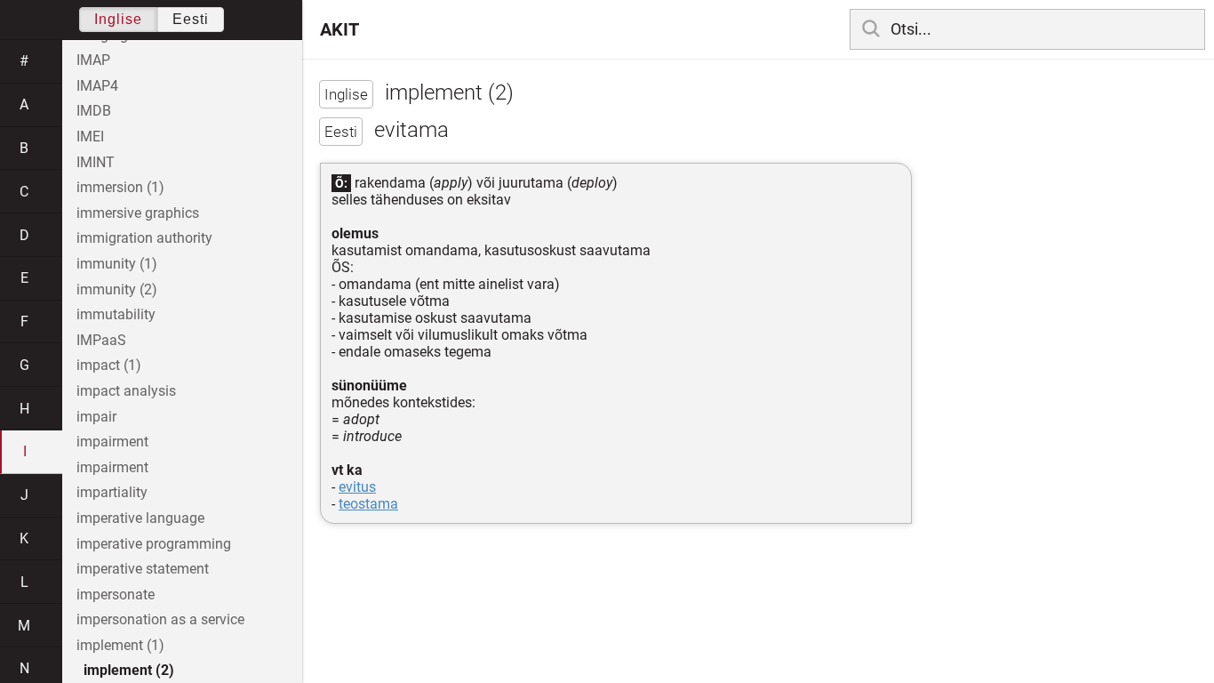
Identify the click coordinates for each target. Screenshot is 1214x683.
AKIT (339, 29)
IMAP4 (97, 85)
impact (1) (108, 365)
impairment (112, 441)
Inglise (118, 19)
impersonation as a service (160, 619)
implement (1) (120, 645)
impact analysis (126, 390)
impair (96, 416)
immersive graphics (137, 213)
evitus (357, 486)
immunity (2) (116, 289)
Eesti (190, 19)
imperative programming (153, 543)
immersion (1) (120, 187)
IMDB (93, 110)
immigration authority (144, 237)
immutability (116, 314)
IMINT (95, 162)
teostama (368, 503)
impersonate (115, 594)
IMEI (90, 136)
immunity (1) (116, 263)
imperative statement (142, 568)
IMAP (93, 60)
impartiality (112, 492)
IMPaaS (101, 340)
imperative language (140, 518)
